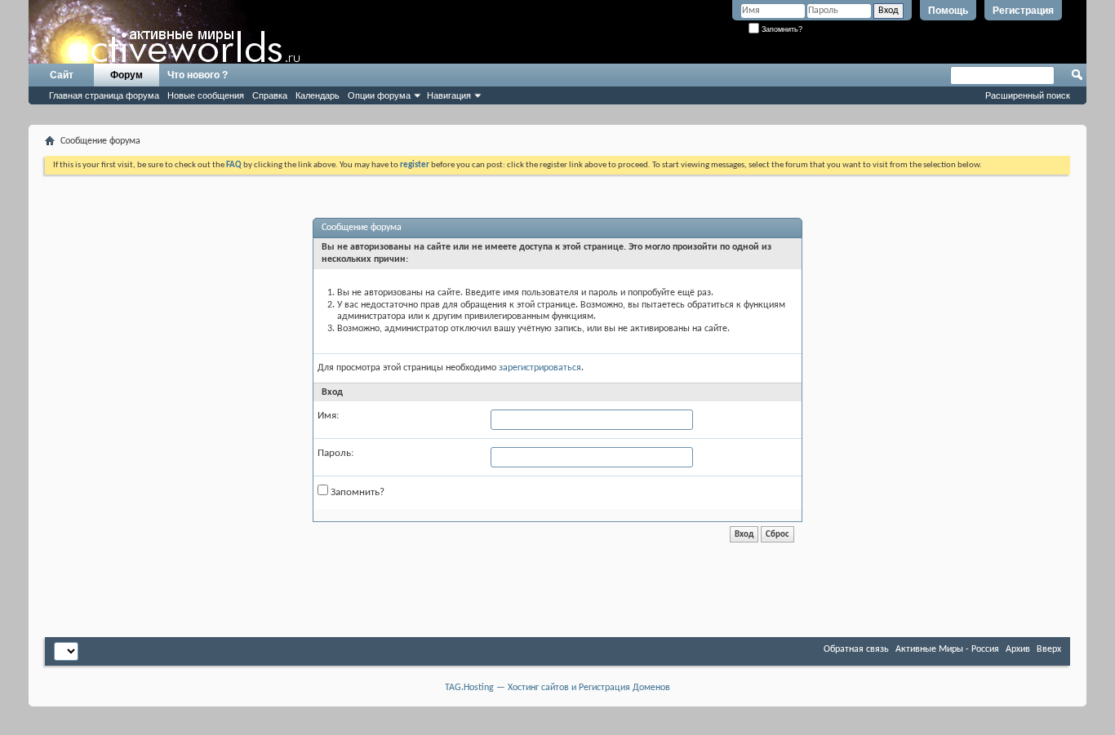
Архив (1018, 649)
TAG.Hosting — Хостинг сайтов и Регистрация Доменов (557, 688)
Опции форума (379, 95)
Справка (269, 95)
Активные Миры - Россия (947, 649)
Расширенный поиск (1027, 95)
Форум (126, 75)
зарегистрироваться (540, 368)
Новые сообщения (205, 95)
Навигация (449, 95)
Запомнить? (780, 29)
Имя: (328, 415)
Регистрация (1023, 10)
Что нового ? (197, 75)
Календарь (317, 95)
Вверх (1049, 649)
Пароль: (335, 453)
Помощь (948, 10)
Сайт (61, 75)
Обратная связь (856, 649)
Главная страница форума (104, 95)
